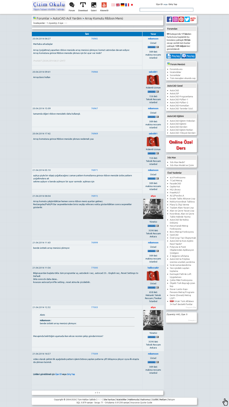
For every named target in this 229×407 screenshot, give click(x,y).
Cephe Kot (175, 186)
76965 (94, 38)
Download (83, 10)
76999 (94, 242)
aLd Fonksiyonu (177, 177)
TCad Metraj (176, 180)
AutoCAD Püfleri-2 (179, 102)
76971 (94, 170)
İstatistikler (175, 72)
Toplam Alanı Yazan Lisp (182, 207)
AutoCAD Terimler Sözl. (181, 108)
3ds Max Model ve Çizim (182, 165)
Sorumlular (175, 75)
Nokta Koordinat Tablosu (182, 201)
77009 (94, 353)
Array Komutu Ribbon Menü (104, 18)
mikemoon (153, 38)
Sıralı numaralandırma (180, 265)
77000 (94, 267)
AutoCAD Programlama (181, 96)
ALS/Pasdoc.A (177, 195)
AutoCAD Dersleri (178, 127)
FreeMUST (175, 192)
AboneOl (104, 10)
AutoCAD (174, 90)
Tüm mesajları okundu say (183, 78)
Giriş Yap (172, 4)
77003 (94, 307)
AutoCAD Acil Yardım (67, 18)
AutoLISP (174, 93)
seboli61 (153, 72)
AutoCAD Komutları (179, 105)
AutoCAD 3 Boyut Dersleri (182, 133)
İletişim (171, 399)
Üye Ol (159, 4)
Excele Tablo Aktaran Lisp (182, 198)
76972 (94, 196)
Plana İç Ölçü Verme (179, 204)
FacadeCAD (175, 183)
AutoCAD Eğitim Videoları (182, 121)
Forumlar (43, 18)
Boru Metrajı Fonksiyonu (182, 232)
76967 (94, 108)
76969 (94, 133)
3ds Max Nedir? (177, 162)
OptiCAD (174, 235)
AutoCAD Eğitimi (178, 124)
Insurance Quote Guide (141, 402)
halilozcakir (153, 267)
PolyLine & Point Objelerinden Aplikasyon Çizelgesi (182, 250)
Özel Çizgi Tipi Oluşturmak (183, 238)
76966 (94, 72)
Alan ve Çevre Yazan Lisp (182, 210)
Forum (72, 10)
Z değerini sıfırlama (179, 256)
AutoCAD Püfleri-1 (179, 99)
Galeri (94, 10)
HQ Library (175, 189)
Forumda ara (176, 69)
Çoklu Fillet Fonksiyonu (181, 280)
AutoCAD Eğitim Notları (181, 130)
